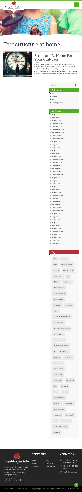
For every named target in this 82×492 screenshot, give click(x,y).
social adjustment (59, 409)
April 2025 (56, 118)
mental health (58, 380)
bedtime (56, 270)
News (54, 100)
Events (54, 97)
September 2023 (58, 175)
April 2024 (56, 154)
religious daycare (59, 397)
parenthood (70, 380)
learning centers (58, 369)
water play (57, 432)
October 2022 (57, 208)
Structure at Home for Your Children (53, 57)
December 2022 (58, 202)
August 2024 (57, 142)
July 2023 (55, 181)
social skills (69, 415)
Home (25, 23)
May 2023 (55, 187)
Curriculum (69, 305)
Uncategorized (57, 103)
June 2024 (56, 148)
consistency (57, 305)
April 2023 (56, 190)
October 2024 (57, 136)
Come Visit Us (50, 466)
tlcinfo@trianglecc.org (70, 472)
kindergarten (68, 357)
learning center (58, 363)
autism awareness (66, 264)
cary (68, 276)
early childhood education (62, 328)
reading (64, 392)
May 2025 (55, 115)
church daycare (58, 299)
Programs (35, 466)
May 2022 (55, 223)
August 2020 (57, 235)
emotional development (61, 345)
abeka (55, 259)
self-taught (57, 403)
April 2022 (56, 226)
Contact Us (49, 463)
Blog (53, 94)
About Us (35, 463)
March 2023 (56, 193)
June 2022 (56, 220)
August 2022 (57, 214)
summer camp (66, 421)
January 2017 (57, 244)
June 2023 (56, 184)
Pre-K (55, 386)
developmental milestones (62, 317)
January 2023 (57, 199)
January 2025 (57, 127)
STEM (55, 421)
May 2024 (55, 151)
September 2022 (58, 211)
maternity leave (58, 374)
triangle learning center (61, 426)
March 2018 (56, 238)
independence (64, 351)
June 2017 (56, 241)
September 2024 (58, 139)
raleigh (56, 392)
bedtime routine (68, 270)
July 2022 (55, 217)
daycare (56, 311)
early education (58, 334)
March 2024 (56, 157)
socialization (58, 415)
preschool (64, 386)
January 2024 (57, 163)
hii (54, 351)
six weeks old (69, 403)
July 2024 (55, 145)
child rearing (67, 282)
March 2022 (56, 229)
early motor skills (59, 340)
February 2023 (57, 196)
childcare (56, 282)
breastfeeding (58, 276)
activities (64, 259)
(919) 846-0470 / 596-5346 (70, 467)
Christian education (59, 293)
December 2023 (58, 166)
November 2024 (58, 133)
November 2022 (58, 205)
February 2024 (57, 160)
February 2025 (57, 124)
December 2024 (58, 130)
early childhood (58, 322)
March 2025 (56, 121)
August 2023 (57, 178)
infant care (57, 357)
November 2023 (58, 169)
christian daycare (59, 288)
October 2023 (57, 172)
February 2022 (57, 232)
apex (55, 264)
